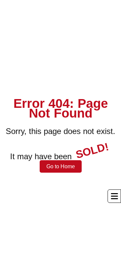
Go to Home (60, 166)
